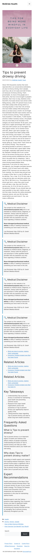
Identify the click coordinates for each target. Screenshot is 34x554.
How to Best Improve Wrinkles (14, 524)
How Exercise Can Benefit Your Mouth (17, 526)
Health (7, 519)
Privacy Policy (8, 543)
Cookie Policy (25, 543)
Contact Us (17, 543)
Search (7, 531)
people (17, 522)
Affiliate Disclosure (10, 546)
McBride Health (9, 4)
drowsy (12, 522)
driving (7, 522)
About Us (26, 546)
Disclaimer (20, 546)
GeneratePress (27, 551)
